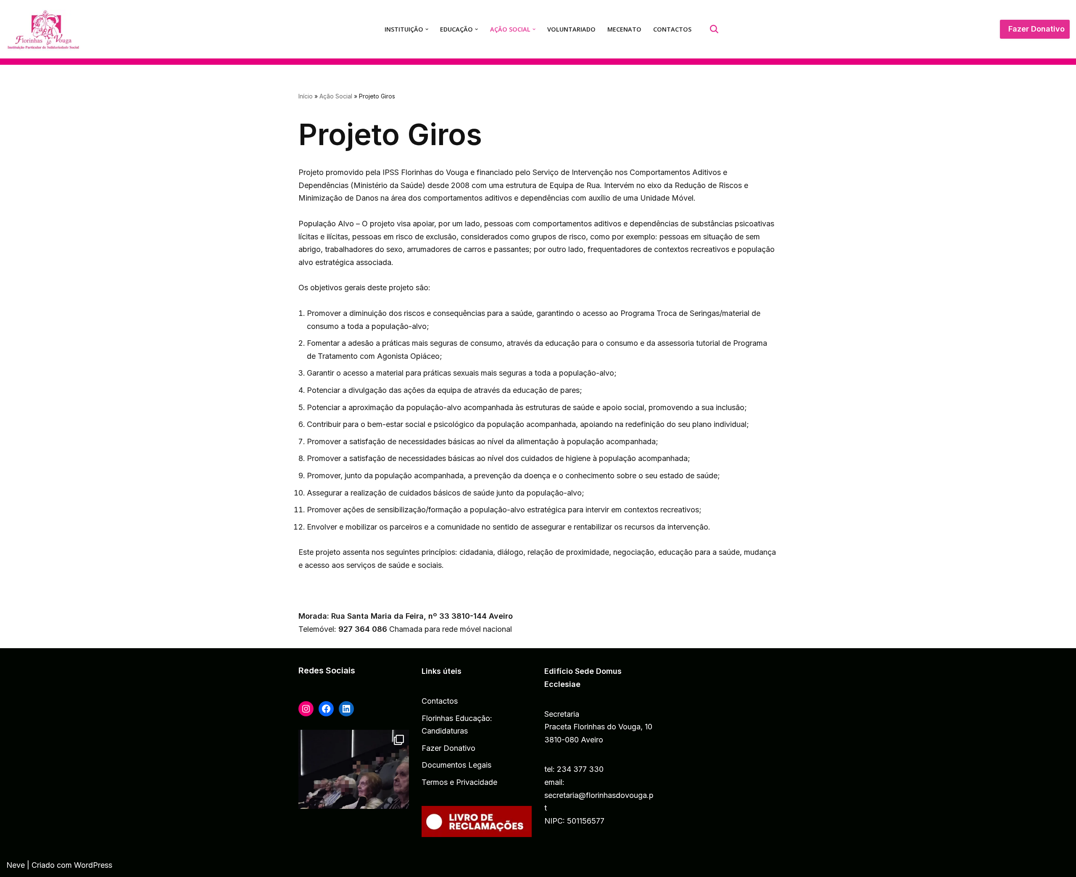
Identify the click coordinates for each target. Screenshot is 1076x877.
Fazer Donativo (1036, 28)
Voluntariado (571, 29)
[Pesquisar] (714, 29)
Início (305, 96)
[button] (426, 29)
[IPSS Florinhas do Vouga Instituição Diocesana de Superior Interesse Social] (45, 30)
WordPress (93, 865)
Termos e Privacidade (459, 782)
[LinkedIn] (346, 708)
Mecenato (624, 29)
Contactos (672, 29)
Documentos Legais (456, 764)
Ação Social (335, 96)
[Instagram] (306, 708)
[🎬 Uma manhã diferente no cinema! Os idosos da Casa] (353, 803)
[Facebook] (326, 708)
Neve (15, 865)
